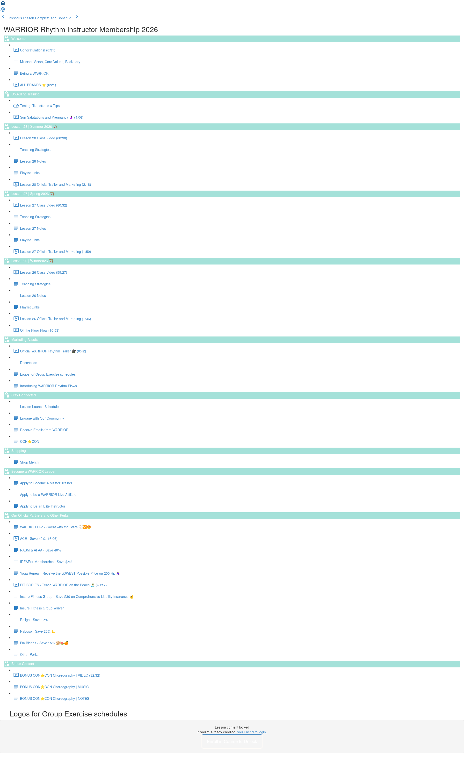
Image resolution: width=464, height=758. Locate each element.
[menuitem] (3, 11)
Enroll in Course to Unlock (232, 741)
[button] (3, 4)
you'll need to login (251, 731)
